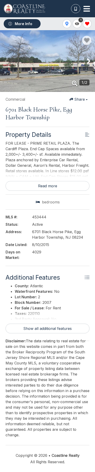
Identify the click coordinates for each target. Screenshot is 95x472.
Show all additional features (47, 328)
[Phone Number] (75, 8)
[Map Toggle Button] (67, 24)
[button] (6, 61)
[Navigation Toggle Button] (86, 8)
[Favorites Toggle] (87, 24)
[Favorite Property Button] (86, 40)
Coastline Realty (66, 455)
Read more (47, 186)
